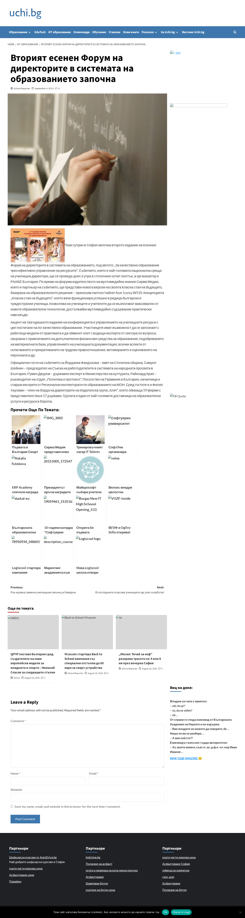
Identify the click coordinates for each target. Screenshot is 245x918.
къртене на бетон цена (100, 890)
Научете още (181, 912)
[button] (235, 32)
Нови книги (131, 32)
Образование (18, 32)
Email (93, 773)
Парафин (15, 881)
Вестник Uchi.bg (193, 32)
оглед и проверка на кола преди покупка (112, 870)
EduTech (40, 32)
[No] (240, 912)
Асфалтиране (95, 877)
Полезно (148, 32)
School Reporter (22, 88)
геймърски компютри (175, 870)
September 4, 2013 (44, 88)
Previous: (43, 590)
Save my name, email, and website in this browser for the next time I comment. (68, 806)
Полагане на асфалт (99, 864)
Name (15, 773)
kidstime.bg (93, 857)
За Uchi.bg (168, 32)
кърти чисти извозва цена (25, 868)
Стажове (114, 32)
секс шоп (168, 877)
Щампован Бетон (97, 883)
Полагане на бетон (174, 890)
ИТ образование (59, 32)
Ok (165, 912)
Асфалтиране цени (21, 875)
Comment (18, 721)
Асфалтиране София (176, 864)
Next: (129, 590)
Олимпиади (82, 32)
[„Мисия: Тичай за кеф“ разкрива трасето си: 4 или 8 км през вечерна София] (141, 632)
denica (17, 678)
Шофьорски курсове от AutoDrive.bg (33, 857)
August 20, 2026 (32, 678)
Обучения (99, 32)
